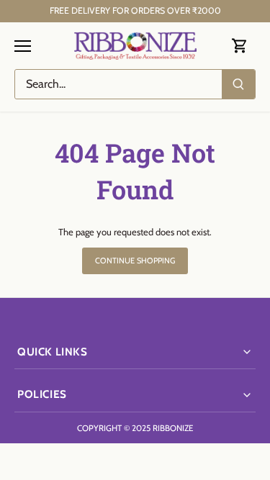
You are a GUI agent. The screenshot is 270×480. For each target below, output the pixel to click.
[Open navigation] (22, 46)
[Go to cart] (239, 45)
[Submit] (238, 84)
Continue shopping (135, 260)
